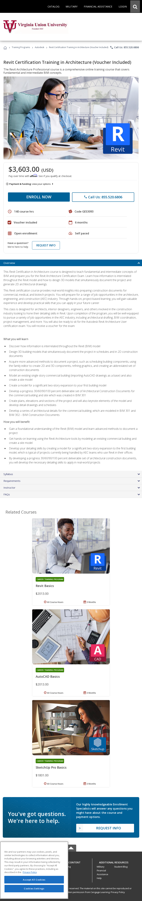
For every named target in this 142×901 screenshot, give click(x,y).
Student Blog (120, 866)
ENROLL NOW (38, 196)
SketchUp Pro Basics (51, 767)
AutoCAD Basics (48, 676)
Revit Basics (45, 586)
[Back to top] (71, 861)
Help (99, 878)
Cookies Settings (34, 888)
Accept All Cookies (34, 879)
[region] (34, 870)
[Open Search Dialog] (135, 6)
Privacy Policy (118, 892)
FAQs (6, 494)
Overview (9, 263)
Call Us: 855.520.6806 (124, 47)
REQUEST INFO (46, 245)
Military (100, 866)
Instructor (9, 487)
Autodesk (39, 47)
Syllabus (8, 474)
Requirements (11, 481)
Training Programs (21, 47)
